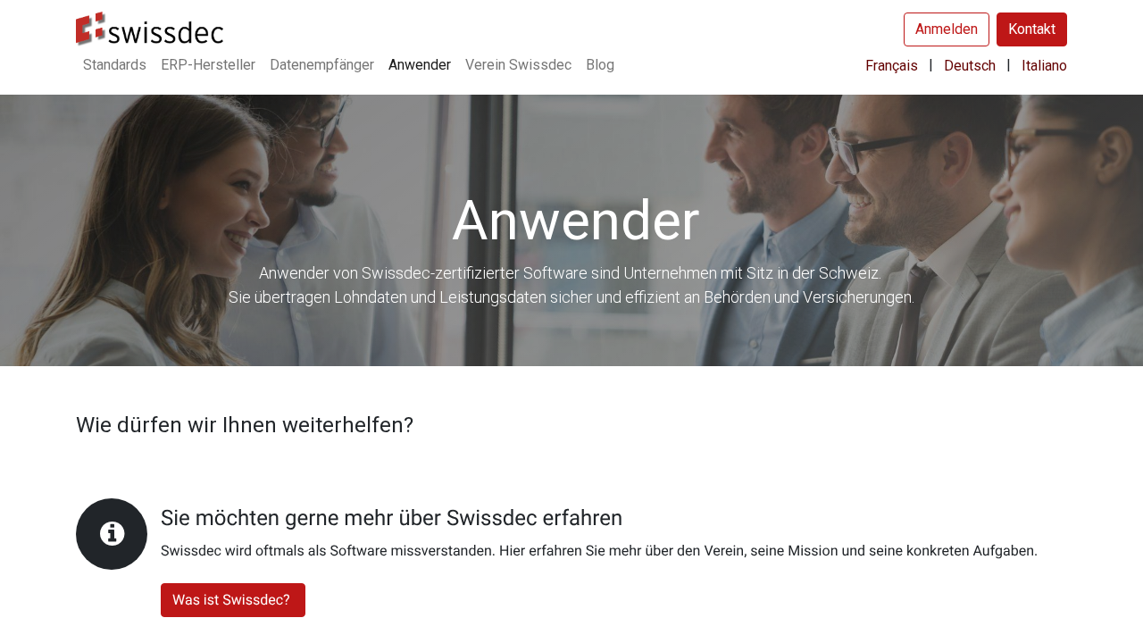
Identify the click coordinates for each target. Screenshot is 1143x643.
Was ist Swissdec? (233, 599)
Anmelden (946, 29)
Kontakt (1031, 29)
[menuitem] (115, 65)
